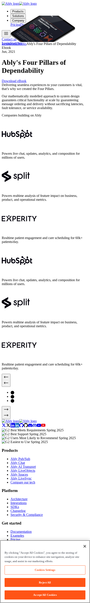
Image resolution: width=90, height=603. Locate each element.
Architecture (19, 499)
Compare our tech (22, 482)
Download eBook (14, 81)
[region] (45, 571)
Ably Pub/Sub (20, 459)
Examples (17, 535)
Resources (9, 44)
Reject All (45, 582)
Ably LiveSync (21, 478)
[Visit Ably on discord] (32, 426)
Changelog (18, 511)
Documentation (21, 531)
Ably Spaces (19, 474)
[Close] (85, 546)
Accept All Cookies (45, 594)
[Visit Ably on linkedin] (14, 426)
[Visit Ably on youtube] (41, 426)
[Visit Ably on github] (23, 426)
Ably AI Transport (23, 466)
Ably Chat (17, 463)
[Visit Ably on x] (6, 426)
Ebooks (21, 44)
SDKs (14, 507)
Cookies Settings (45, 569)
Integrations (18, 503)
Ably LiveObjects (22, 470)
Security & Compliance (26, 515)
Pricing (15, 539)
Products (18, 11)
